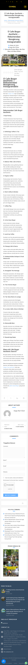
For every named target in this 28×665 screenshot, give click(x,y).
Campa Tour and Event (8, 367)
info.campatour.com (8, 651)
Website (5, 472)
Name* (5, 460)
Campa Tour (11, 93)
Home (5, 20)
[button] (3, 661)
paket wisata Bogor (14, 385)
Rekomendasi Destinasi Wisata (15, 20)
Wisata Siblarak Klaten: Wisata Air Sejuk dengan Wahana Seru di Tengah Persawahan (14, 521)
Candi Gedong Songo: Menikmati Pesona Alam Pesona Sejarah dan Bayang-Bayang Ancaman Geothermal (15, 515)
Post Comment (11, 495)
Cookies (15, 663)
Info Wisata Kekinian (16, 51)
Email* (4, 466)
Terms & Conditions (8, 663)
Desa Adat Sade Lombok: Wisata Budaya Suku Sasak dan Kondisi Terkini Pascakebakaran (14, 527)
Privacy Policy (21, 663)
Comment (5, 446)
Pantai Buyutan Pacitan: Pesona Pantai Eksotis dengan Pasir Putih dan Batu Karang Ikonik (14, 537)
